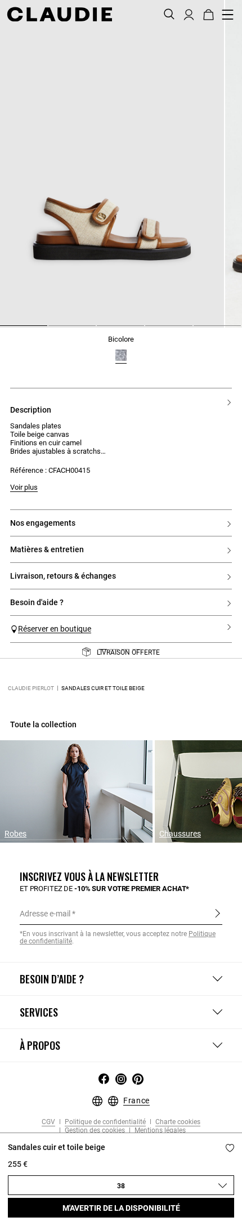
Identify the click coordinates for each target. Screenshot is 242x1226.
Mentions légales (159, 1130)
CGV (48, 1122)
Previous (30, 656)
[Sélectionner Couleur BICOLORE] (121, 355)
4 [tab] (149, 330)
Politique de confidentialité (104, 1122)
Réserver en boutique (54, 628)
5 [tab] (198, 330)
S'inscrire (217, 913)
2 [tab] (53, 330)
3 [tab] (101, 330)
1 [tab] (4, 330)
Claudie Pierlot (31, 688)
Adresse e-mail (45, 913)
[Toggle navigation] (228, 14)
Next (219, 656)
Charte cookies (177, 1122)
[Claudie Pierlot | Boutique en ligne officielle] (59, 14)
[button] (188, 13)
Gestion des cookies (94, 1130)
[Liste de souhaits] (230, 1148)
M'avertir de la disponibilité (121, 1207)
